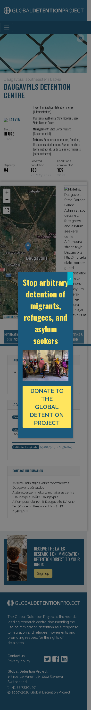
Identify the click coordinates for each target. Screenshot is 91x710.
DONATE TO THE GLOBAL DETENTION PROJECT (47, 406)
